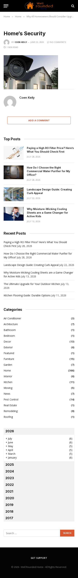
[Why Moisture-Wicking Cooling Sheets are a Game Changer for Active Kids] (14, 214)
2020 (9, 498)
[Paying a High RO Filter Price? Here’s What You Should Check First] (14, 153)
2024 (9, 471)
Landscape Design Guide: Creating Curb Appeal (31, 265)
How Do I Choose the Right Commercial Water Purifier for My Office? (48, 171)
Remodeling (11, 411)
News (7, 393)
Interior (8, 376)
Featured (9, 353)
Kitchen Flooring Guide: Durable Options (27, 295)
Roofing (8, 417)
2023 (9, 478)
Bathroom (10, 330)
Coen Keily (21, 42)
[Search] (72, 6)
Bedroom (9, 335)
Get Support (39, 558)
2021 (9, 491)
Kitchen (8, 382)
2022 (9, 485)
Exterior (8, 347)
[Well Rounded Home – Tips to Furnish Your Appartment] (38, 6)
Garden (8, 364)
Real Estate (10, 405)
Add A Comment (39, 120)
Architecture (11, 324)
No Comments (58, 42)
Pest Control (11, 399)
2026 (9, 431)
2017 (9, 518)
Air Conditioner (12, 318)
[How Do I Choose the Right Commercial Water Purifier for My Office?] (14, 172)
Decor (7, 341)
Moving (8, 388)
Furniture (9, 359)
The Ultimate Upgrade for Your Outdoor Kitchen (32, 284)
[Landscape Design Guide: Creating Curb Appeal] (14, 194)
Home (7, 370)
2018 (9, 511)
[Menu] (6, 6)
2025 (9, 464)
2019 (9, 505)
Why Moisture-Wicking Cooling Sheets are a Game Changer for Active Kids (47, 212)
